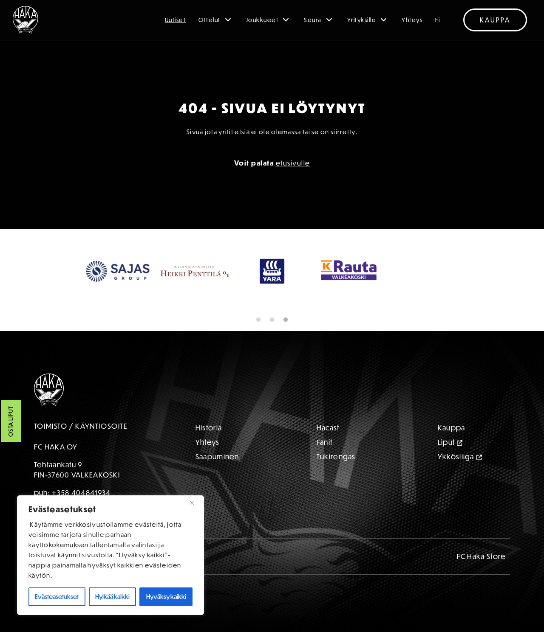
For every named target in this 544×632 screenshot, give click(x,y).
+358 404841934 (81, 492)
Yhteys (412, 20)
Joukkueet (262, 20)
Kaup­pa (451, 427)
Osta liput (10, 421)
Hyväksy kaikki (166, 597)
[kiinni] (195, 502)
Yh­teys (208, 442)
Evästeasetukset (57, 597)
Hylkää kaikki (112, 597)
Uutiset (175, 20)
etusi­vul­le (293, 163)
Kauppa (495, 20)
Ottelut (209, 20)
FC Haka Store (481, 556)
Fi (437, 20)
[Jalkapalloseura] (25, 20)
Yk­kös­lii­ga (456, 456)
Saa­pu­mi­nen (217, 456)
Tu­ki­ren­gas (336, 456)
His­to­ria (209, 427)
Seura (313, 20)
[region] (110, 555)
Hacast (328, 427)
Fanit (325, 442)
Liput (446, 442)
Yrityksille (362, 20)
